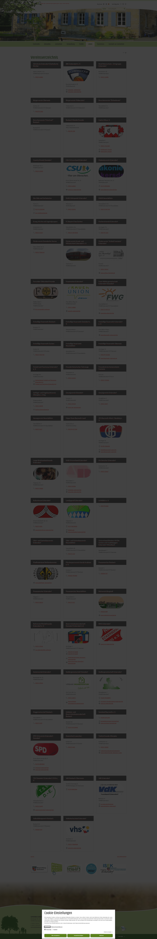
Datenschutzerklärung (56, 927)
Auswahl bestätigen (78, 935)
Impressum (47, 927)
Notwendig (48, 929)
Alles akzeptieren (55, 935)
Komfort (55, 929)
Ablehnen (101, 935)
